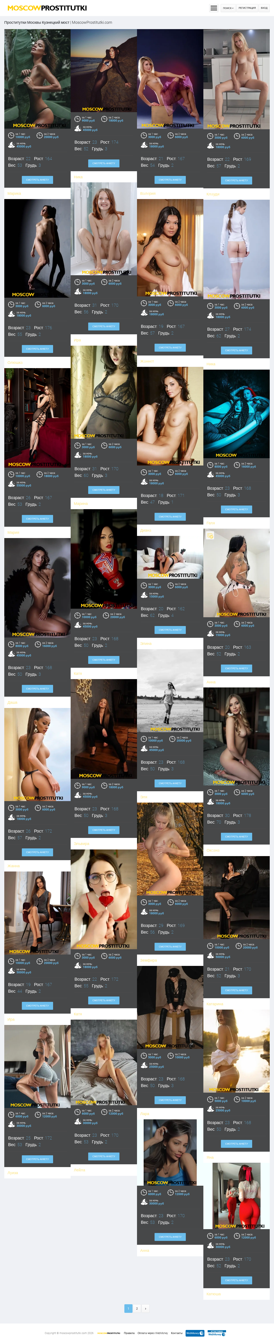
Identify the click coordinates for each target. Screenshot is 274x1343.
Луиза (12, 1172)
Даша (12, 702)
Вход (264, 8)
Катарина (215, 1004)
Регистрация (247, 8)
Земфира (148, 960)
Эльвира (81, 843)
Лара (144, 1113)
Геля (211, 523)
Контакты (177, 1333)
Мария (13, 532)
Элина (146, 643)
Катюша (214, 1294)
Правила (129, 1333)
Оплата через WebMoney (153, 1333)
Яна (210, 1157)
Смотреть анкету (37, 179)
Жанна (13, 866)
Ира (77, 340)
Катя (78, 673)
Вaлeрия (148, 193)
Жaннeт (147, 361)
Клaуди (213, 194)
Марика (14, 193)
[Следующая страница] (145, 1308)
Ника (78, 177)
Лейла (79, 1170)
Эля (143, 797)
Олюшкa (15, 362)
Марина (81, 503)
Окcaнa (213, 850)
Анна (211, 682)
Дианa (145, 530)
